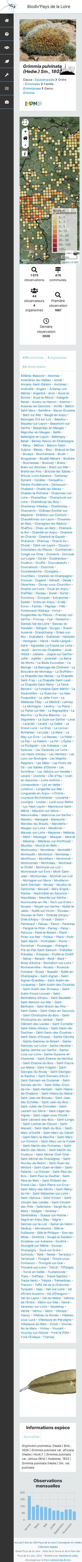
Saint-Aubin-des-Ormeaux (41, 989)
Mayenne (54, 832)
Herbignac (30, 641)
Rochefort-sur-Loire (57, 963)
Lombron (27, 789)
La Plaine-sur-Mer (33, 710)
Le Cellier (56, 723)
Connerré (52, 554)
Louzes (41, 802)
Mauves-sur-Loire (33, 832)
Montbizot (45, 854)
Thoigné (43, 1258)
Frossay (38, 619)
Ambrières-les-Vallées (36, 380)
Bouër (62, 454)
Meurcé (70, 837)
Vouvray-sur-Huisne (34, 1332)
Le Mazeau (50, 737)
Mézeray (29, 841)
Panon (55, 924)
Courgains (52, 571)
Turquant (27, 1289)
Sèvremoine (43, 1228)
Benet (24, 441)
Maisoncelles (29, 815)
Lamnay (67, 702)
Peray (64, 928)
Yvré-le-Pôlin (60, 1332)
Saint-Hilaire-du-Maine (56, 1093)
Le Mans (57, 732)
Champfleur (39, 497)
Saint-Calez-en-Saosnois (57, 1010)
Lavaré (42, 723)
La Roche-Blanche (47, 715)
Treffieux (37, 1276)
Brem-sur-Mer (58, 467)
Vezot (49, 1311)
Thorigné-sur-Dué (50, 1263)
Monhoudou (29, 850)
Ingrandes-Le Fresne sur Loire (51, 645)
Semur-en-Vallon (61, 1224)
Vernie (25, 1311)
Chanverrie (28, 510)
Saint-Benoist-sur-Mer (36, 1002)
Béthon (39, 445)
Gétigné (41, 628)
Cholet (25, 545)
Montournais (29, 863)
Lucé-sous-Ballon (61, 802)
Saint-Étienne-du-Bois (38, 1063)
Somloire (38, 1237)
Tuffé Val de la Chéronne (52, 1285)
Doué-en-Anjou (57, 589)
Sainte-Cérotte (64, 1037)
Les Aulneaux (50, 745)
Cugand (40, 580)
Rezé (60, 958)
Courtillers (28, 576)
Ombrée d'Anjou (57, 915)
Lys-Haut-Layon (34, 806)
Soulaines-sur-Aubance (36, 1241)
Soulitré (61, 1241)
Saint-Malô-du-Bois (48, 1128)
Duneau (41, 593)
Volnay (44, 1328)
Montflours (28, 858)
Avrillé (58, 406)
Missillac (26, 845)
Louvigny (27, 802)
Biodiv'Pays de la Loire (48, 6)
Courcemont (29, 567)
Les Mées (42, 763)
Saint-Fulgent (46, 1067)
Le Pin (54, 741)
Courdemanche (31, 571)
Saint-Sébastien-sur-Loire (50, 1193)
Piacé (63, 932)
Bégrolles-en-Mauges (35, 432)
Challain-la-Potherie (34, 493)
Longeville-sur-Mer (49, 789)
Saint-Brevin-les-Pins (51, 1006)
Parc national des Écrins (57, 1560)
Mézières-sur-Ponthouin (54, 841)
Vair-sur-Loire (55, 1289)
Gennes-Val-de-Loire (35, 623)
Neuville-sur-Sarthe (52, 897)
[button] (25, 138)
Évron (25, 606)
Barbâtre (44, 410)
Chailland (27, 489)
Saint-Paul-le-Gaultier (44, 1176)
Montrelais (48, 863)
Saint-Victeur (52, 1197)
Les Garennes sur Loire (51, 750)
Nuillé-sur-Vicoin (43, 910)
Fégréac (50, 606)
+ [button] (25, 131)
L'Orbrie (57, 793)
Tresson (26, 1285)
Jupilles (36, 658)
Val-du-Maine (51, 1298)
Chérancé (27, 541)
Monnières (47, 850)
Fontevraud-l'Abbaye (35, 610)
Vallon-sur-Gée (48, 1302)
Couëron (26, 562)
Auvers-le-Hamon (44, 402)
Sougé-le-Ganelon (59, 1237)
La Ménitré (52, 702)
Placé (60, 937)
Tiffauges (67, 1267)
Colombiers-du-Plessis (36, 549)
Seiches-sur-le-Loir (34, 1224)
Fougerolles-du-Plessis (36, 615)
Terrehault (28, 1258)
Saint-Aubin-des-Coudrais (57, 984)
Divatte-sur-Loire (32, 589)
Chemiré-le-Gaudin (52, 536)
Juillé (24, 658)
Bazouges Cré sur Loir (36, 419)
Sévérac (26, 1228)
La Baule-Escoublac (50, 662)
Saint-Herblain (42, 1089)
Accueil (18, 1542)
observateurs (34, 366)
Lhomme (39, 776)
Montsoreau (38, 876)
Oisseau (62, 910)
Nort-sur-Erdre (60, 902)
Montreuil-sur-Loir (48, 867)
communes (33, 357)
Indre (24, 645)
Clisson (63, 545)
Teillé (39, 1254)
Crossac (26, 580)
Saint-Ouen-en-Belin (48, 1167)
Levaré (25, 776)
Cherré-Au (59, 541)
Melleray (69, 832)
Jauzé (25, 650)
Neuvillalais (28, 897)
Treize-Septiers (57, 1276)
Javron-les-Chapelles (46, 650)
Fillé (62, 606)
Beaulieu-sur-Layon (34, 423)
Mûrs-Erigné (59, 889)
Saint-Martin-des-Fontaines (42, 1145)
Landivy (49, 706)
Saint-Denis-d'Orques (35, 1037)
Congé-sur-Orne (32, 554)
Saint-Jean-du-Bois (55, 1102)
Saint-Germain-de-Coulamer (40, 1080)
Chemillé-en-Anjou (44, 532)
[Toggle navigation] (10, 15)
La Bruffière (63, 671)
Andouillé (27, 389)
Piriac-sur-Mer (30, 937)
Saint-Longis (65, 1119)
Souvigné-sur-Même (34, 1245)
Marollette (59, 823)
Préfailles (66, 950)
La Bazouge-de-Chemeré (51, 667)
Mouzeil (43, 889)
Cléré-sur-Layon (44, 545)
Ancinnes (60, 384)
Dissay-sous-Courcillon (54, 584)
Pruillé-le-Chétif (63, 954)
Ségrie (56, 1219)
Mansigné (41, 819)
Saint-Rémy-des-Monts (37, 1189)
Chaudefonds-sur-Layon (37, 519)
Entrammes (60, 597)
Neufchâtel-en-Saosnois (50, 893)
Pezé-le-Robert (45, 932)
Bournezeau (31, 463)
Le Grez (45, 728)
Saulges (36, 1211)
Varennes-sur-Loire (34, 1306)
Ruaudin (52, 971)
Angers (41, 389)
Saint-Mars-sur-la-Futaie (58, 1141)
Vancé (65, 1302)
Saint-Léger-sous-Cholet (50, 1115)
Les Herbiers (57, 754)
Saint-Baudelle (60, 998)
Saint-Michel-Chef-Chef (52, 1154)
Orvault (46, 919)
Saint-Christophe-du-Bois (41, 1015)
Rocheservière (30, 967)
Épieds (25, 602)
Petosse (26, 932)
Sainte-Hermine (60, 1045)
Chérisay (43, 541)
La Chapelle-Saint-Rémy (37, 684)
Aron (51, 393)
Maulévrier (55, 828)
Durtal (64, 593)
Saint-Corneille (62, 1024)
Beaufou (60, 419)
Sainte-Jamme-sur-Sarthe (38, 1050)
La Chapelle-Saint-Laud (54, 680)
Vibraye (61, 1311)
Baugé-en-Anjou (55, 415)
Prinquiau (42, 954)
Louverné (62, 797)
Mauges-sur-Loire (33, 828)
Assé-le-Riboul (43, 397)
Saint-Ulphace (30, 1197)
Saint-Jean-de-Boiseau (36, 1098)
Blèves (38, 449)
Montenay (62, 854)
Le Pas (25, 741)
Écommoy (27, 597)
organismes (57, 357)
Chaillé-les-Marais (48, 489)
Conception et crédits (70, 1542)
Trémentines (62, 1280)
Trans (24, 1276)
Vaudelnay (57, 1306)
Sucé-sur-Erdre (49, 1250)
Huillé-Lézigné (60, 641)
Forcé (56, 610)
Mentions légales (48, 1546)
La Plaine (64, 706)
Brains (61, 463)
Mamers (26, 819)
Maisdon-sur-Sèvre (45, 811)
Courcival (47, 567)
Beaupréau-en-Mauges (48, 428)
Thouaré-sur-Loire (33, 1267)
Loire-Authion (50, 780)
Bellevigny (58, 436)
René (51, 958)
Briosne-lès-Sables (58, 471)
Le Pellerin (40, 741)
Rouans (49, 967)
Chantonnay (59, 506)
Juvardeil (50, 658)
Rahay (27, 958)
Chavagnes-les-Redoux (51, 523)
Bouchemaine (45, 454)
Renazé (39, 958)
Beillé (56, 432)
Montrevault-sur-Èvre (35, 871)
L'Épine (66, 741)
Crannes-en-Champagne (55, 576)
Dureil (53, 593)
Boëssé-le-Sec (65, 449)
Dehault (54, 580)
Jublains (38, 654)
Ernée (61, 602)
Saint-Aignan (49, 976)
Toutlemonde (56, 1272)
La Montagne (32, 706)
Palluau (43, 924)
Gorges (55, 628)
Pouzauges (44, 945)
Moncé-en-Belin (46, 845)
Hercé (44, 641)
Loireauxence (30, 784)
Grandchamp (44, 632)
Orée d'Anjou (29, 919)
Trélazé (46, 1280)
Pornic (63, 941)
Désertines (28, 584)
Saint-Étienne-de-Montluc (55, 1058)
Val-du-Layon (30, 1298)
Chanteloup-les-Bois (45, 502)
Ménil (26, 837)
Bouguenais (28, 458)
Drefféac (27, 593)
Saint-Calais (29, 1010)
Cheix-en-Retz (46, 528)
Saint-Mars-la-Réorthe (38, 1137)
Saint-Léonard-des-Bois (37, 1119)
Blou (49, 449)
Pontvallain (48, 941)
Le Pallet (66, 737)
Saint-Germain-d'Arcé (53, 1076)
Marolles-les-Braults (35, 823)
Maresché (57, 819)
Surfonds (27, 1254)
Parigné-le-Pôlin (34, 928)
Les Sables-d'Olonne (42, 767)
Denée (67, 580)
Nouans (26, 906)
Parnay (52, 928)
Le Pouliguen (29, 745)
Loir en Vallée (51, 784)
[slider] (75, 253)
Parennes (68, 924)
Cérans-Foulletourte (34, 484)
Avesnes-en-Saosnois (36, 406)
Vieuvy (25, 1315)
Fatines (37, 606)
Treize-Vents (29, 1280)
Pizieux (48, 937)
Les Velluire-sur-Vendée (54, 771)
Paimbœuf (28, 924)
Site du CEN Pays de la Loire (40, 1542)
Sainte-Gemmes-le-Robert (41, 1041)
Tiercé (53, 1267)
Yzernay (48, 1337)
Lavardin (29, 723)
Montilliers (46, 858)
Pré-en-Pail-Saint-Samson (38, 950)
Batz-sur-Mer (32, 415)
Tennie (50, 1254)
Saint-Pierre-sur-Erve (53, 1185)
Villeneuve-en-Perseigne (54, 1319)
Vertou (36, 1311)
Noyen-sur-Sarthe (46, 906)
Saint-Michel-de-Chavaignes (40, 1159)
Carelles (39, 480)
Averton (64, 402)
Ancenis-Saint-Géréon (36, 384)
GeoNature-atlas (68, 1555)
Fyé (49, 619)
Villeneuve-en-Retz (33, 1324)
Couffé (40, 562)
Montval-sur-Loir (61, 876)
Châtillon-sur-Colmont (51, 515)
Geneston (62, 619)
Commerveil (63, 549)
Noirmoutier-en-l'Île (34, 902)
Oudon (59, 919)
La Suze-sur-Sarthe (51, 719)
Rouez (40, 971)
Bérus (27, 445)
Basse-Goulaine (64, 410)
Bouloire (68, 458)
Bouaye (28, 454)
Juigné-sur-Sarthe (59, 654)
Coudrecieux (57, 558)
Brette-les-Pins (31, 471)
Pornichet (27, 945)
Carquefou (56, 480)
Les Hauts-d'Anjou (33, 754)
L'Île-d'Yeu (55, 776)
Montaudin (28, 854)
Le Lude (42, 732)
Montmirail (63, 858)
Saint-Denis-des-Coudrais (54, 1032)
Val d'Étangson (57, 1293)
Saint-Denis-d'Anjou (34, 1028)
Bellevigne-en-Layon (35, 436)
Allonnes (53, 375)
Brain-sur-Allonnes (33, 467)
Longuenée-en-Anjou (35, 793)
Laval (71, 719)
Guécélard (36, 636)
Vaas (39, 1289)
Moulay (48, 884)
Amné (58, 380)
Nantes (26, 893)
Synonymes (31, 1436)
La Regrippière (58, 710)
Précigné (61, 945)
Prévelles (27, 954)
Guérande (52, 636)
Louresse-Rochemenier (36, 797)
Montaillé (64, 850)
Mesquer (56, 837)
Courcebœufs (57, 562)
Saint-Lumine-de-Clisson (40, 1124)
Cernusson (58, 484)
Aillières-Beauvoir (33, 375)
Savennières (29, 1215)
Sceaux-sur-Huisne (53, 1215)
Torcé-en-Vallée (33, 1272)
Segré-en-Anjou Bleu (35, 1219)
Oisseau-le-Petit (32, 915)
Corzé (42, 558)
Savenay (50, 1211)
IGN (76, 262)
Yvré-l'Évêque (30, 1337)
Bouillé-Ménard (50, 458)
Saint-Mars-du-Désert (58, 1132)
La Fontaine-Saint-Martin (52, 689)
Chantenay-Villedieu (34, 506)
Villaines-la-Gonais (46, 1315)
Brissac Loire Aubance (36, 475)
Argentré (39, 393)
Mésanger (40, 837)
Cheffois (27, 528)
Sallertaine (43, 1206)
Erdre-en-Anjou (43, 602)
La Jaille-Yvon (48, 697)
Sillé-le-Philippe (48, 1232)
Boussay (48, 463)
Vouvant (58, 1328)
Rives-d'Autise (30, 963)
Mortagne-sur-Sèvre (37, 880)
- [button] (25, 145)
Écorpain (44, 597)
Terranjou (64, 1254)
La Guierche (48, 693)
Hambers (69, 636)
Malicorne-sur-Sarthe (56, 815)
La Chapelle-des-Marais (37, 676)
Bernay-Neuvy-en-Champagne (52, 441)
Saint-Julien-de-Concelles (38, 1106)
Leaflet (65, 262)
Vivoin (54, 1324)
